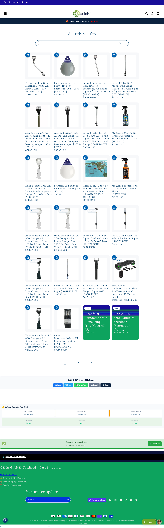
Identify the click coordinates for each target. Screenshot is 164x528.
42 (92, 362)
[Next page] (99, 362)
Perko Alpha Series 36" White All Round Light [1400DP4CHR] (125, 238)
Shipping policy (111, 520)
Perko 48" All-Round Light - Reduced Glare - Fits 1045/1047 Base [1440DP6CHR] (95, 240)
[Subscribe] (67, 500)
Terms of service (98, 520)
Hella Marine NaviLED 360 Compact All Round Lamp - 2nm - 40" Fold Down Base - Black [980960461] (38, 291)
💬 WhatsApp (81, 385)
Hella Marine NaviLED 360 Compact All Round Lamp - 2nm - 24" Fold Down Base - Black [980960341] (38, 341)
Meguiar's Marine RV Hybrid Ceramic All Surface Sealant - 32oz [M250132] (125, 137)
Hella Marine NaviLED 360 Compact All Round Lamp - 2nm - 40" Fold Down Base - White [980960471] (38, 241)
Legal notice (83, 523)
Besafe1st (35, 520)
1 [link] (64, 362)
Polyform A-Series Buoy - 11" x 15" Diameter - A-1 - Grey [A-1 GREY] (66, 87)
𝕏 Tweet (68, 385)
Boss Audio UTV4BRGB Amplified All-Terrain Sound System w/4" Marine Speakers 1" (124, 291)
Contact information (126, 520)
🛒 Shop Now (155, 444)
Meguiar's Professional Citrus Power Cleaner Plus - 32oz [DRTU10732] (125, 190)
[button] (5, 13)
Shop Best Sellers (8, 474)
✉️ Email (94, 385)
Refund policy (72, 520)
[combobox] (82, 43)
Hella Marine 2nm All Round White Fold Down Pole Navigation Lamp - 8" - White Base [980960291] (38, 191)
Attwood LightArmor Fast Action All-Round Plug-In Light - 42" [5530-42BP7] (96, 289)
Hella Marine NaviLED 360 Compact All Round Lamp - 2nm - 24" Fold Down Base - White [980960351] (67, 241)
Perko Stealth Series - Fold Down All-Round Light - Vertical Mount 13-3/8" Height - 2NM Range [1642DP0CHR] (96, 139)
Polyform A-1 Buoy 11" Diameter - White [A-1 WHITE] (67, 188)
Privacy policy (85, 520)
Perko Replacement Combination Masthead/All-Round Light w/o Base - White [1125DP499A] (96, 89)
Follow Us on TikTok (16, 456)
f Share (58, 385)
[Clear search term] (120, 43)
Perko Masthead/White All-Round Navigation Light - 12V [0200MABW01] (66, 341)
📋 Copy (105, 385)
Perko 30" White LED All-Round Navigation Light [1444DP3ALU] (66, 288)
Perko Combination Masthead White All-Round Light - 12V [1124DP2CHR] (37, 87)
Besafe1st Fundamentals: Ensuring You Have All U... (96, 322)
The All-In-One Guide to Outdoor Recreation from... (124, 322)
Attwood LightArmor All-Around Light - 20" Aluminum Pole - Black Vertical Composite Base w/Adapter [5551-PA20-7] (38, 140)
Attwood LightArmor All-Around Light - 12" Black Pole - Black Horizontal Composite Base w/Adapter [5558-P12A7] (67, 140)
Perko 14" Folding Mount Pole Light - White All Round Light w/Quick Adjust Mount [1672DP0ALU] (125, 89)
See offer (94, 21)
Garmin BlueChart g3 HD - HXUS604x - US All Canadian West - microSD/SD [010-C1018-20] (95, 191)
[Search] (126, 43)
